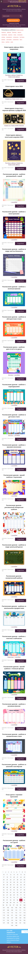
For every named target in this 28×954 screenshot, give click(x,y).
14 (17, 874)
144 (16, 925)
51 (24, 887)
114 (8, 913)
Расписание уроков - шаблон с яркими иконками (14, 446)
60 (7, 892)
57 (21, 890)
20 (14, 877)
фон (21, 39)
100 (24, 905)
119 (4, 915)
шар (12, 42)
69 (14, 895)
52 (3, 890)
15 (21, 874)
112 (24, 910)
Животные (11, 657)
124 (24, 915)
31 (3, 882)
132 (8, 920)
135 (20, 920)
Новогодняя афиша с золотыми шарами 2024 (14, 136)
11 (7, 874)
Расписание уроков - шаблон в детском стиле (14, 416)
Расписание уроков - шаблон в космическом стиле (14, 735)
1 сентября (14, 202)
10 (3, 874)
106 (24, 907)
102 (8, 907)
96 (10, 905)
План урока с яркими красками (14, 796)
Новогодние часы (17, 99)
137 (4, 923)
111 (20, 910)
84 (17, 900)
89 (10, 902)
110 (16, 910)
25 (7, 880)
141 (20, 923)
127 (12, 918)
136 (24, 920)
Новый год (19, 75)
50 (21, 887)
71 (21, 895)
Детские (10, 375)
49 (17, 887)
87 (3, 902)
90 (14, 902)
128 (16, 918)
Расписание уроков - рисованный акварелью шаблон (14, 507)
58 (24, 890)
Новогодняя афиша (14, 77)
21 (17, 877)
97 (13, 905)
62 (14, 892)
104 (16, 907)
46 (7, 887)
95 (6, 905)
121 (12, 915)
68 (10, 895)
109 (12, 910)
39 (7, 885)
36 (21, 882)
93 (24, 902)
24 (3, 880)
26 (10, 880)
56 (17, 890)
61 (10, 892)
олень (3, 37)
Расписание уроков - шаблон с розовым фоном (14, 705)
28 (17, 880)
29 (21, 880)
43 (21, 885)
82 (10, 900)
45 (3, 887)
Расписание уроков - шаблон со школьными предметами (14, 607)
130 (24, 918)
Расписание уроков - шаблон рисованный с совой (14, 175)
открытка (15, 37)
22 (21, 877)
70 (17, 895)
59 (3, 892)
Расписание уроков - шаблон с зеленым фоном (14, 288)
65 (24, 892)
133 (12, 920)
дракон (10, 35)
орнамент (9, 37)
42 (17, 885)
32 (7, 882)
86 (24, 900)
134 (16, 920)
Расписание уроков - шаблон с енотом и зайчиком (14, 637)
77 (17, 897)
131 (4, 920)
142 (24, 923)
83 (14, 900)
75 (10, 897)
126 (8, 918)
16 (24, 874)
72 (24, 895)
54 (10, 890)
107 (4, 910)
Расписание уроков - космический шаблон (14, 577)
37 (24, 882)
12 (10, 874)
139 (12, 923)
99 (20, 905)
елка (15, 35)
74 (7, 897)
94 (3, 905)
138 (8, 923)
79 (24, 897)
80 (3, 900)
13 (14, 874)
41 (14, 885)
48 (14, 887)
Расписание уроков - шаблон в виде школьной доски (14, 546)
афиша (9, 32)
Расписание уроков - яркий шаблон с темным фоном (14, 668)
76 (14, 897)
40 (10, 885)
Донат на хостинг (13, 20)
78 (21, 897)
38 (3, 885)
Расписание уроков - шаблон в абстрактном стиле (14, 318)
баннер (14, 32)
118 (24, 913)
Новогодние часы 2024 (14, 86)
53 (7, 890)
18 (7, 877)
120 (8, 915)
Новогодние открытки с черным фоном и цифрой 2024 (14, 109)
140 (16, 923)
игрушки (19, 35)
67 (7, 895)
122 (16, 915)
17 (3, 877)
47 (10, 887)
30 (24, 880)
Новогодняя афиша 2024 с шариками (14, 48)
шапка (7, 42)
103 (12, 907)
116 (16, 913)
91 (17, 902)
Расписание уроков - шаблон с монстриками (14, 213)
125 (4, 918)
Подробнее (20, 80)
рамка (3, 39)
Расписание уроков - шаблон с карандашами (14, 386)
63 (17, 892)
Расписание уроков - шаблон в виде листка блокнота (14, 250)
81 (7, 900)
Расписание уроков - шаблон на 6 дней (14, 841)
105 (20, 907)
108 (8, 910)
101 (4, 907)
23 (24, 877)
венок (19, 32)
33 (10, 882)
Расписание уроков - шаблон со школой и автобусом (14, 765)
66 (3, 895)
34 (14, 882)
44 (24, 885)
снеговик (9, 39)
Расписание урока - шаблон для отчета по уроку (14, 348)
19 (10, 877)
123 (20, 915)
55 (14, 890)
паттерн (22, 37)
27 (14, 880)
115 (12, 913)
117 (20, 913)
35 (17, 882)
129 (20, 918)
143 (12, 925)
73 (3, 897)
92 (21, 902)
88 (7, 902)
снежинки (16, 39)
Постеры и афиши (10, 75)
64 (21, 892)
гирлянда (4, 35)
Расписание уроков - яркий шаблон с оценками (14, 476)
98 (17, 905)
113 (4, 913)
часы (2, 42)
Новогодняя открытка (17, 125)
